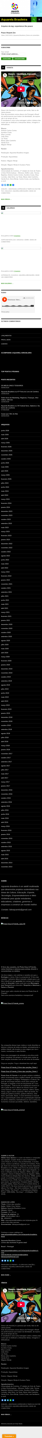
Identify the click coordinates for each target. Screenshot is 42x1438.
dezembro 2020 (6, 624)
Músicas (4, 918)
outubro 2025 (6, 459)
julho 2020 (5, 644)
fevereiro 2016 (6, 830)
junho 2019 (5, 693)
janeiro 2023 (5, 539)
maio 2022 (5, 564)
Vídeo (3, 35)
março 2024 (5, 499)
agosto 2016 (5, 806)
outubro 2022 (6, 552)
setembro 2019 (6, 681)
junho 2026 (5, 430)
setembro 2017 (6, 762)
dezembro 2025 (6, 451)
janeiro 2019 (5, 713)
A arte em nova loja (8, 240)
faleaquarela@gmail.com (10, 1257)
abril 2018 (4, 741)
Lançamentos (6, 335)
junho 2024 (5, 487)
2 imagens (17, 271)
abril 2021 (4, 608)
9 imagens (17, 236)
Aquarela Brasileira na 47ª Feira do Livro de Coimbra (20, 392)
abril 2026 (4, 439)
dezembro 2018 (6, 717)
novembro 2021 (6, 584)
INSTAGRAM (8, 359)
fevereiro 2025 (6, 479)
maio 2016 (5, 818)
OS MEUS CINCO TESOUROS (12, 385)
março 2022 (5, 572)
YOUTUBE (13, 359)
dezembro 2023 (6, 511)
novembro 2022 (6, 548)
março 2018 (5, 745)
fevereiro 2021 (6, 616)
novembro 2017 (6, 754)
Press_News (6, 340)
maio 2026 (5, 434)
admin (26, 240)
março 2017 (5, 782)
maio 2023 (5, 527)
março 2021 (5, 612)
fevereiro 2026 (6, 447)
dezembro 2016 (6, 790)
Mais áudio (6, 1275)
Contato (4, 344)
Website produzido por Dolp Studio (11, 1424)
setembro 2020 (6, 636)
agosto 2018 (5, 733)
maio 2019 (5, 697)
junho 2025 (5, 463)
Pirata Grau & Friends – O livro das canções (17, 1264)
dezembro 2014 (6, 863)
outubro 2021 (6, 588)
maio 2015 (5, 854)
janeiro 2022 (5, 580)
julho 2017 (5, 770)
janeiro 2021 (5, 620)
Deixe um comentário (32, 35)
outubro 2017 (6, 758)
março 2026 (5, 443)
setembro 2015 (6, 846)
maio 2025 (5, 467)
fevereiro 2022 (6, 576)
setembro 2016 (6, 802)
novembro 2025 (6, 455)
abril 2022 (4, 568)
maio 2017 (5, 774)
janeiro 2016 (5, 834)
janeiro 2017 (5, 786)
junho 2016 (5, 814)
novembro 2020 (6, 628)
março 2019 (5, 705)
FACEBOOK (4, 359)
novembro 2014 (6, 867)
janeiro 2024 (5, 507)
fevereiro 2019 (6, 709)
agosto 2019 (5, 685)
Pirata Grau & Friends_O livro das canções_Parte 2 (19, 1071)
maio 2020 (5, 649)
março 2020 (5, 657)
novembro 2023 (6, 515)
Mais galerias (7, 283)
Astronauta (5, 275)
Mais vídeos (6, 199)
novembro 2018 (6, 721)
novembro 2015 (6, 838)
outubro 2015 (6, 842)
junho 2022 (5, 560)
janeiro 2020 (5, 665)
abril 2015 (4, 859)
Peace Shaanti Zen (8, 33)
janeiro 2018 (5, 749)
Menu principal (39, 19)
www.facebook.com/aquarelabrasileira (14, 1254)
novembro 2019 (6, 673)
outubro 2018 (6, 725)
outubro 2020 (6, 632)
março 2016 (5, 826)
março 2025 (5, 475)
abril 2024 (4, 495)
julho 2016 (5, 810)
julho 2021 (5, 596)
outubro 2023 (6, 519)
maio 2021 (5, 604)
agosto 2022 (5, 556)
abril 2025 (4, 471)
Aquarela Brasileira (14, 19)
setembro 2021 (6, 592)
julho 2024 (5, 483)
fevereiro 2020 (6, 661)
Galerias (11, 208)
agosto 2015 (5, 850)
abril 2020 (4, 653)
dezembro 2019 (6, 669)
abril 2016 (4, 822)
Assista (9, 68)
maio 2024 (5, 491)
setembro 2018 (6, 729)
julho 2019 (5, 689)
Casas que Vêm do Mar (9, 414)
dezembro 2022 (6, 544)
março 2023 (5, 531)
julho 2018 (5, 737)
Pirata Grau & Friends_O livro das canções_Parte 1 (19, 1067)
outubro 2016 (6, 798)
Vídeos (4, 1283)
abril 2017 (4, 778)
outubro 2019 (6, 677)
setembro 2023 (6, 523)
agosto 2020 (5, 640)
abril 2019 (4, 701)
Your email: (5, 52)
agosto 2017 (5, 766)
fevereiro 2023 (6, 535)
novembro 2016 (6, 794)
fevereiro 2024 (6, 503)
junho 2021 (5, 600)
